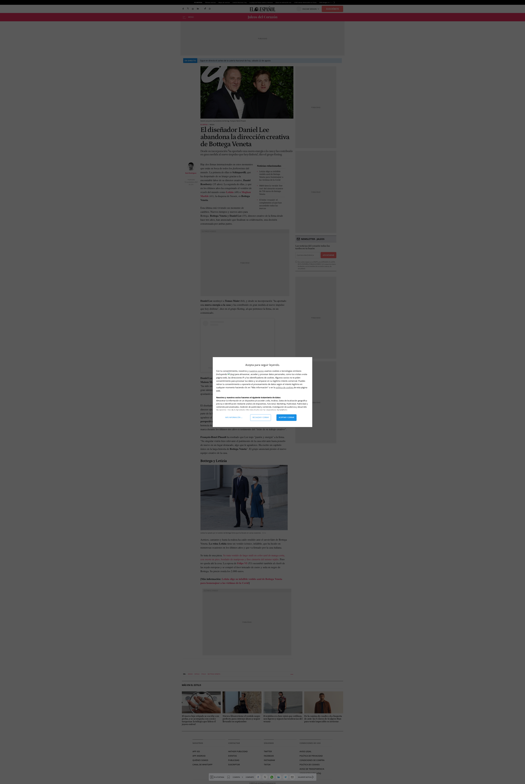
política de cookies (285, 387)
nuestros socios (256, 371)
